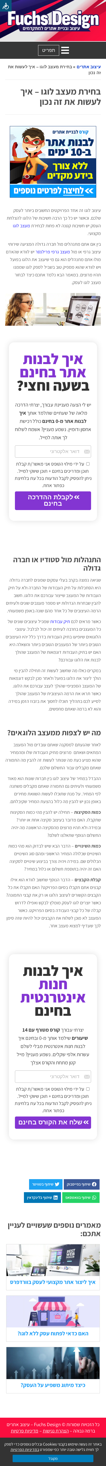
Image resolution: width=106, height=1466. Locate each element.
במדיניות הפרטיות (25, 1449)
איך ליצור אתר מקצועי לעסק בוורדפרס (53, 1281)
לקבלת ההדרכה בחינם (50, 500)
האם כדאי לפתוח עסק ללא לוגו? (53, 1333)
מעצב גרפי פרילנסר (53, 252)
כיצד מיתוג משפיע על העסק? (53, 1385)
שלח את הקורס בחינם (50, 1122)
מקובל (53, 1458)
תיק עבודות (60, 621)
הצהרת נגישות (56, 1431)
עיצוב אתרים (89, 67)
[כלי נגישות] (6, 6)
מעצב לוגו (21, 226)
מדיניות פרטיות (24, 1431)
